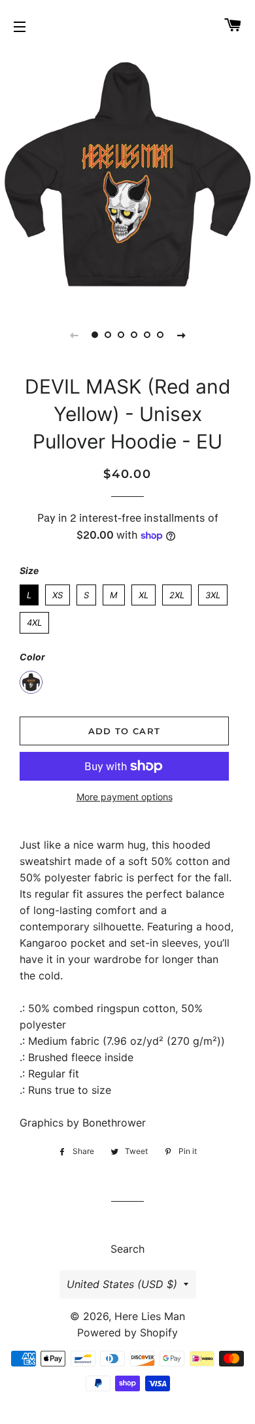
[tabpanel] (127, 176)
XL (143, 592)
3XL (213, 592)
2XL (177, 592)
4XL (34, 620)
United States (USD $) (122, 1284)
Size (29, 570)
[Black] (31, 682)
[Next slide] (181, 334)
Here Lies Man (149, 1316)
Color (32, 656)
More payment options (124, 796)
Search (127, 1248)
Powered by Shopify (127, 1332)
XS (57, 592)
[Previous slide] (74, 334)
